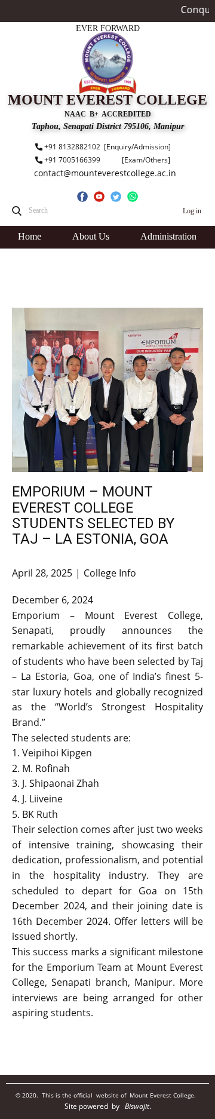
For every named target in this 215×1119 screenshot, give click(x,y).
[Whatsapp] (132, 196)
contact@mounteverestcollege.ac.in (105, 173)
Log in (192, 211)
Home (29, 236)
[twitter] (115, 196)
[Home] (107, 62)
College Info (110, 573)
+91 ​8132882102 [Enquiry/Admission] (106, 147)
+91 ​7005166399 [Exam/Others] (106, 160)
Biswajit (137, 1106)
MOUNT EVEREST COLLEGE (107, 100)
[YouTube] (99, 196)
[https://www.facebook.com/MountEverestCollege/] (82, 196)
